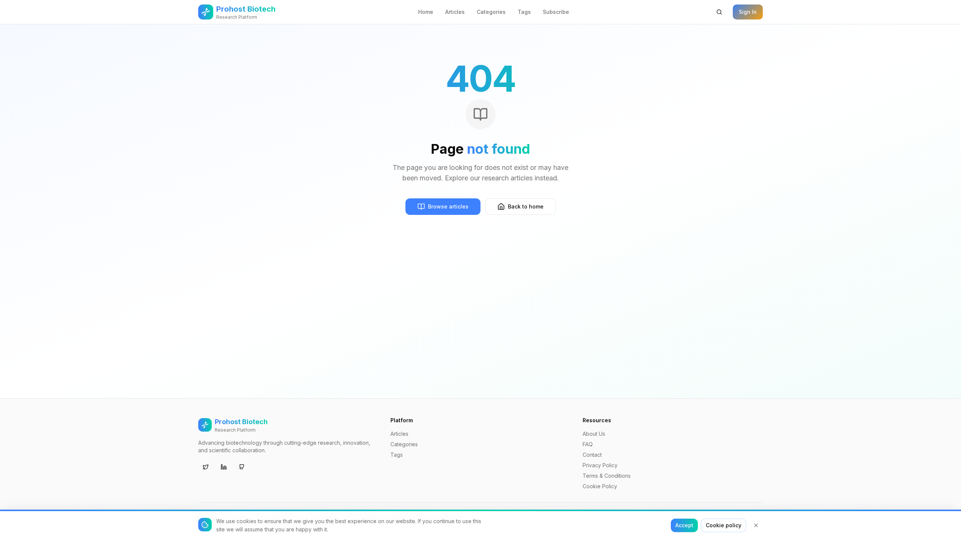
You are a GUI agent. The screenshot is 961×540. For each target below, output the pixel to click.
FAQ (588, 444)
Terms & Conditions (607, 475)
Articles (455, 12)
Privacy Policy (600, 465)
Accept (684, 525)
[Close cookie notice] (756, 525)
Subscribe (556, 12)
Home (425, 12)
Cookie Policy (600, 486)
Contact (592, 455)
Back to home (526, 206)
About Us (594, 433)
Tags (524, 12)
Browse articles (448, 206)
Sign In (748, 12)
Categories (491, 12)
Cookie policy (723, 525)
